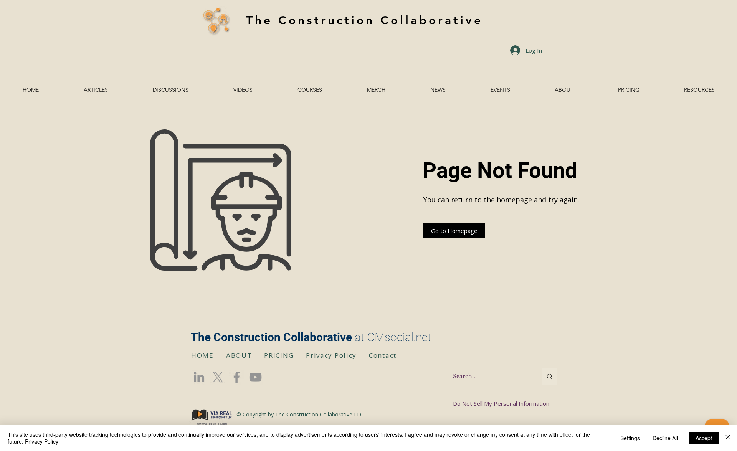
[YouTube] (255, 377)
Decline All (665, 438)
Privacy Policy (41, 441)
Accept (704, 438)
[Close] (727, 438)
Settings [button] (630, 438)
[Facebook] (236, 377)
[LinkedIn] (199, 377)
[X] (217, 377)
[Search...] (549, 376)
